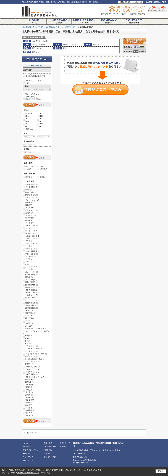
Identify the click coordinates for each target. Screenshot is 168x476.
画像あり (28, 177)
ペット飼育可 (31, 185)
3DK (27, 124)
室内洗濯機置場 (32, 251)
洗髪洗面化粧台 (32, 313)
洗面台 (29, 310)
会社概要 (26, 447)
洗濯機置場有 (31, 285)
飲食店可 (29, 405)
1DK (27, 116)
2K (26, 119)
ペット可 (47, 453)
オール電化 (30, 269)
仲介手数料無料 (50, 447)
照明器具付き (31, 275)
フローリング (31, 254)
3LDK (41, 124)
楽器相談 (29, 190)
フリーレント (31, 226)
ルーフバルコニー (33, 267)
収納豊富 (29, 336)
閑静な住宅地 (31, 195)
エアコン (29, 321)
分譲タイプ (30, 215)
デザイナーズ (31, 197)
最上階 (29, 392)
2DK (41, 119)
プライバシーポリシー (31, 450)
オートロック (31, 351)
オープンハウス (32, 231)
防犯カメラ (30, 364)
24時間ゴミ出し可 (33, 372)
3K (40, 121)
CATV (28, 343)
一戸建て (28, 83)
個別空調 (29, 410)
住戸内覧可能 (31, 374)
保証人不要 (30, 202)
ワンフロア (30, 400)
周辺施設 (63, 447)
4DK (41, 126)
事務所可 (29, 205)
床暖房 (29, 323)
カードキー (30, 228)
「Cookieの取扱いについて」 (27, 473)
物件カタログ (28, 460)
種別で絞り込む (37, 66)
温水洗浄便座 (31, 308)
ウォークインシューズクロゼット (37, 332)
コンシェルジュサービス (35, 377)
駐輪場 (29, 277)
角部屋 (29, 397)
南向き (29, 395)
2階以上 (29, 382)
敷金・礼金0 (48, 443)
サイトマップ (28, 457)
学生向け (29, 241)
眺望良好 (29, 220)
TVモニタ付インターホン (36, 354)
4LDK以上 (29, 129)
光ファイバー (31, 346)
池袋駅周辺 (48, 450)
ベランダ (29, 262)
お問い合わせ (65, 443)
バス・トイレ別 (32, 300)
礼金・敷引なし (31, 97)
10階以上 (30, 387)
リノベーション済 (33, 200)
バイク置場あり (32, 280)
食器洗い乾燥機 (32, 292)
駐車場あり (30, 379)
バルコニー (30, 264)
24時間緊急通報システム (35, 359)
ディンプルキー (32, 361)
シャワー (29, 316)
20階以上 (30, 390)
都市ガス (29, 413)
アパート (28, 81)
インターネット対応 (34, 349)
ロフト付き (30, 256)
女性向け (29, 246)
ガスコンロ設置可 (33, 236)
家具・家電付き (32, 282)
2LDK (27, 121)
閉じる (160, 471)
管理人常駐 (30, 218)
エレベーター (31, 272)
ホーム (25, 443)
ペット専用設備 (32, 187)
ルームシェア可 (32, 238)
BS (27, 341)
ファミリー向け (32, 249)
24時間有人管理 (32, 367)
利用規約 (26, 453)
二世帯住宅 (30, 223)
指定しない (29, 166)
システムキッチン (33, 295)
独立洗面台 (30, 318)
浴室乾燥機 (30, 305)
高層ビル (29, 403)
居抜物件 (29, 408)
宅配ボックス (31, 356)
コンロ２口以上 (32, 290)
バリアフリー (31, 210)
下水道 (29, 415)
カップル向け (31, 244)
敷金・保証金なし (32, 94)
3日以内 (28, 169)
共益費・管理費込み (33, 99)
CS (27, 338)
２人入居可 (30, 208)
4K (26, 126)
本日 (41, 166)
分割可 (29, 213)
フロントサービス (33, 369)
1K (40, 114)
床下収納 (29, 326)
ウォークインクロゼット (35, 328)
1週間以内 (43, 169)
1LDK (41, 116)
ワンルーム (29, 114)
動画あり (43, 177)
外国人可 (29, 233)
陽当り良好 (30, 192)
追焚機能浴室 (31, 303)
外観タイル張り (32, 287)
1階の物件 (30, 385)
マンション (39, 81)
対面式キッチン (32, 298)
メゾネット (30, 259)
